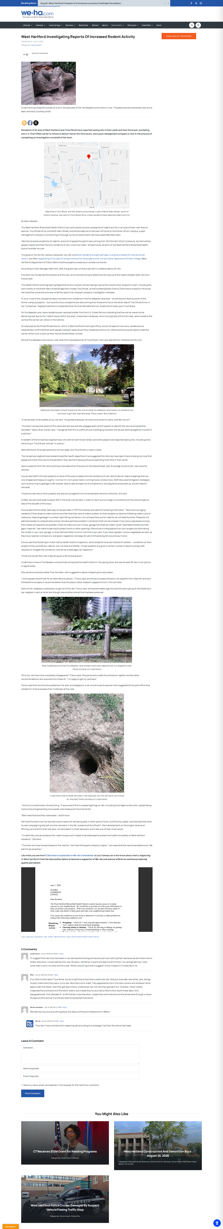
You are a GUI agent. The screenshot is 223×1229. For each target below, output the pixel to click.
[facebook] (191, 3)
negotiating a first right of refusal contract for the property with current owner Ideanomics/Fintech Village (89, 258)
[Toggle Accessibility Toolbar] (217, 1223)
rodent (50, 937)
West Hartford (60, 937)
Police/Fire (75, 1216)
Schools (75, 1158)
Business (145, 1161)
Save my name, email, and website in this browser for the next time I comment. (61, 1085)
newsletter (38, 937)
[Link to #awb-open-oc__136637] (191, 25)
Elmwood (167, 1161)
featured (29, 937)
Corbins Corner (156, 1161)
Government (36, 45)
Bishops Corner (135, 1161)
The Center (129, 1164)
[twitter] (196, 3)
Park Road (187, 1161)
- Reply (61, 954)
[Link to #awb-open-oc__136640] (198, 25)
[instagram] (201, 3)
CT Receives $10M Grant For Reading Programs (65, 1151)
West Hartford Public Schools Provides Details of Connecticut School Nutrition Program (89, 3)
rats (45, 937)
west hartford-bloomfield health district (83, 937)
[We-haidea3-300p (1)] (37, 10)
